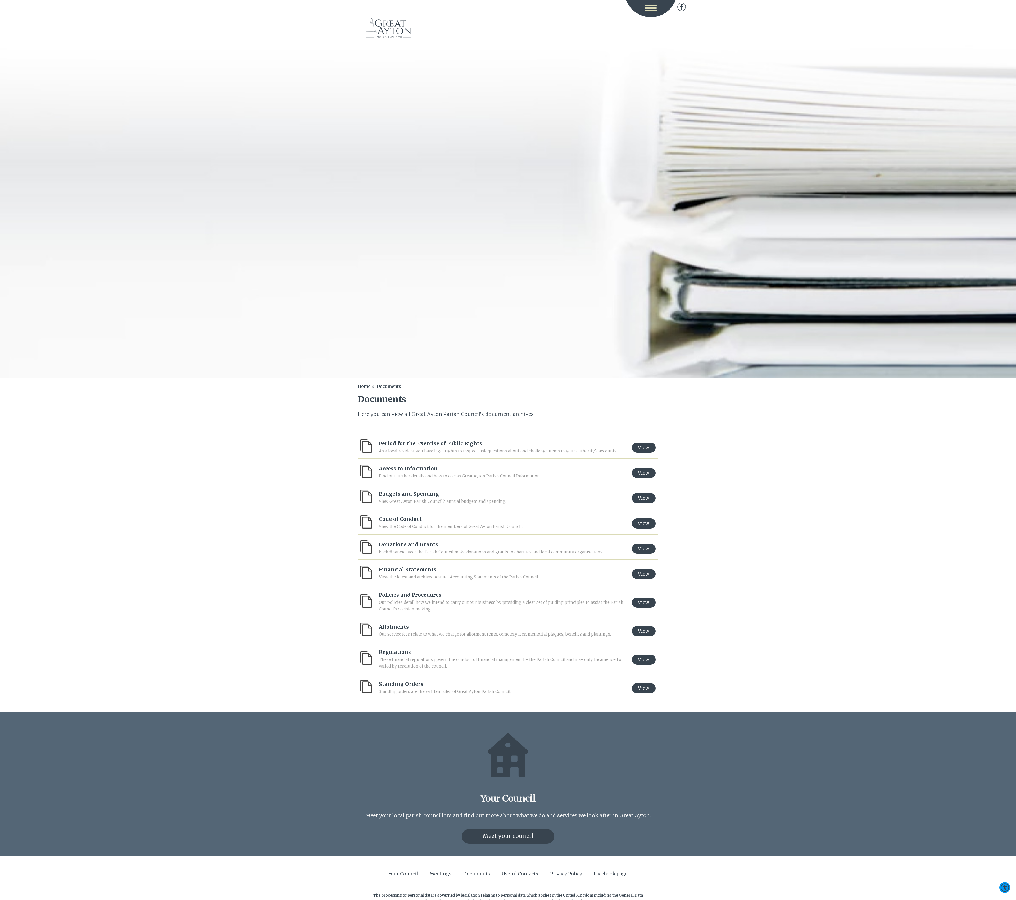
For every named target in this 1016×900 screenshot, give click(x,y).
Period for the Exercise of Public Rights (430, 443)
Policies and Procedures (410, 595)
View (643, 448)
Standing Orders (401, 684)
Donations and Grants (408, 544)
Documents (476, 874)
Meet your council (508, 836)
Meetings (440, 874)
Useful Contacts (520, 874)
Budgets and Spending (409, 494)
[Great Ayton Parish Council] (388, 28)
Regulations (395, 652)
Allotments (394, 627)
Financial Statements (407, 569)
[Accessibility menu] (1005, 887)
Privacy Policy (566, 874)
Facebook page (681, 7)
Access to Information (408, 468)
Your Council (403, 874)
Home (364, 386)
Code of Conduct (400, 519)
